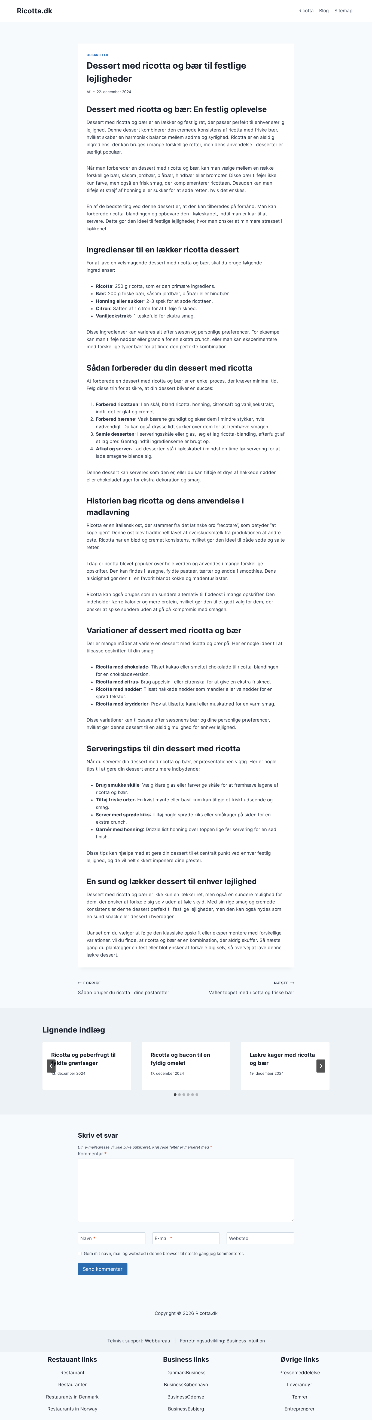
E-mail (163, 1238)
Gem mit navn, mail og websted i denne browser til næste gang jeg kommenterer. (164, 1253)
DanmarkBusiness (186, 1372)
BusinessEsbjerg (186, 1409)
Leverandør (299, 1384)
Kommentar (92, 1153)
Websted (239, 1238)
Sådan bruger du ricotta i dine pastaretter (123, 988)
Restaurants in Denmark (72, 1397)
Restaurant (72, 1372)
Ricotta (306, 10)
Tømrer (299, 1397)
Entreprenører (300, 1409)
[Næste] (320, 1066)
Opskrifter (97, 55)
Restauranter (72, 1384)
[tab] (175, 1094)
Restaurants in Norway (72, 1409)
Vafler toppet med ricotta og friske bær (251, 988)
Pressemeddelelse (299, 1372)
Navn (88, 1238)
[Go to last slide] (51, 1066)
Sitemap (343, 10)
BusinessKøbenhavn (186, 1384)
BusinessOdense (185, 1397)
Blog (324, 10)
